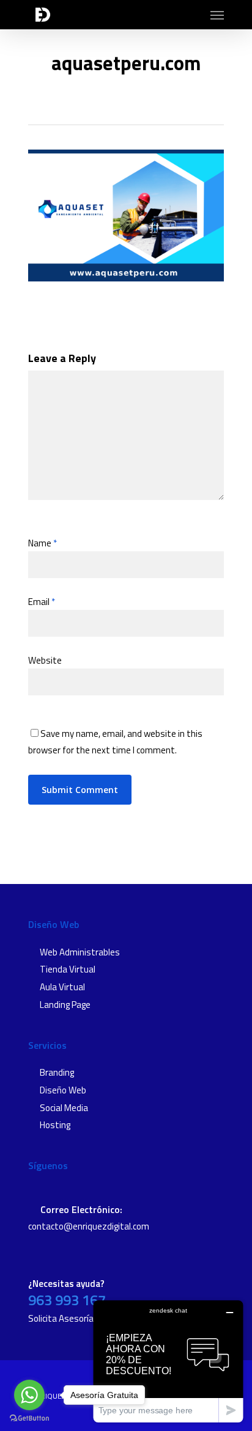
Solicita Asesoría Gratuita (78, 1318)
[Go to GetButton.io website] (29, 1418)
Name (42, 543)
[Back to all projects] (122, 100)
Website (45, 660)
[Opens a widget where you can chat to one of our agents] (168, 1361)
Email (41, 602)
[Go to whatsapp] (29, 1395)
